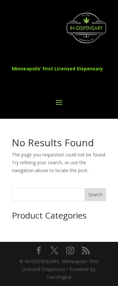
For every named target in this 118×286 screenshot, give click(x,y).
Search (95, 194)
